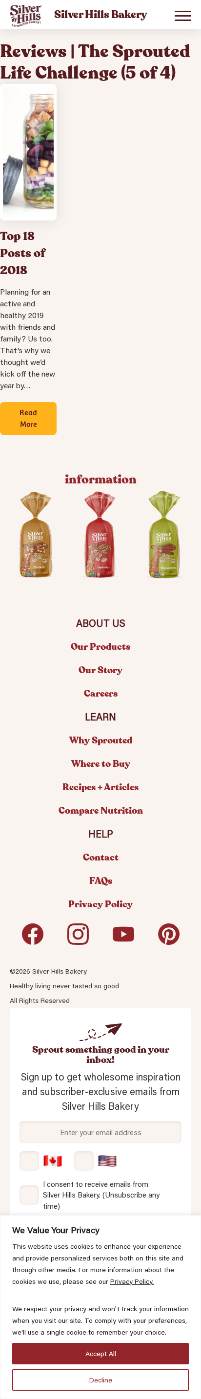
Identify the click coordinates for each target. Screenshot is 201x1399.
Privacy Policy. (132, 1281)
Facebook (32, 937)
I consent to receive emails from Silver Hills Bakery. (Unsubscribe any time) (101, 1195)
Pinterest (169, 937)
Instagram (78, 937)
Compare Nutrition (101, 810)
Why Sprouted (100, 740)
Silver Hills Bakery (26, 16)
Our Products (100, 646)
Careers (101, 693)
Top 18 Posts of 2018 (22, 253)
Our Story (100, 670)
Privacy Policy (100, 904)
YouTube (123, 937)
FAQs (100, 881)
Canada (41, 1161)
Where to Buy (100, 764)
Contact (101, 857)
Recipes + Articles (100, 787)
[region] (100, 1307)
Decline (100, 1380)
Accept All (100, 1353)
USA (95, 1161)
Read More (28, 417)
